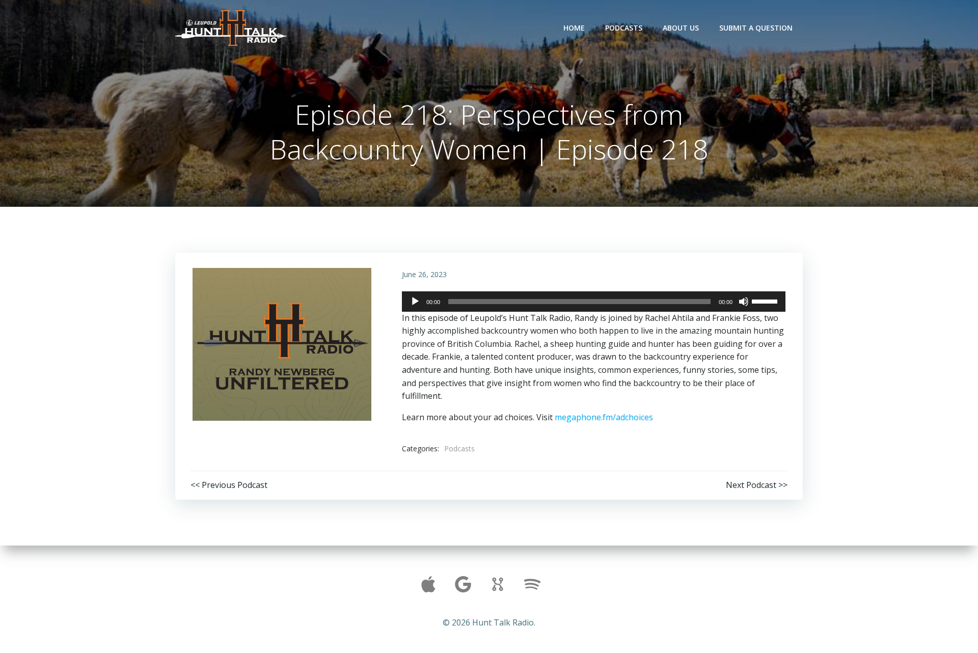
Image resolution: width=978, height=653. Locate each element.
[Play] (415, 301)
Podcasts (623, 28)
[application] (593, 301)
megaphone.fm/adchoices (604, 417)
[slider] (766, 300)
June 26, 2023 (424, 274)
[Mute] (744, 301)
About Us (681, 28)
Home (574, 28)
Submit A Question (756, 28)
